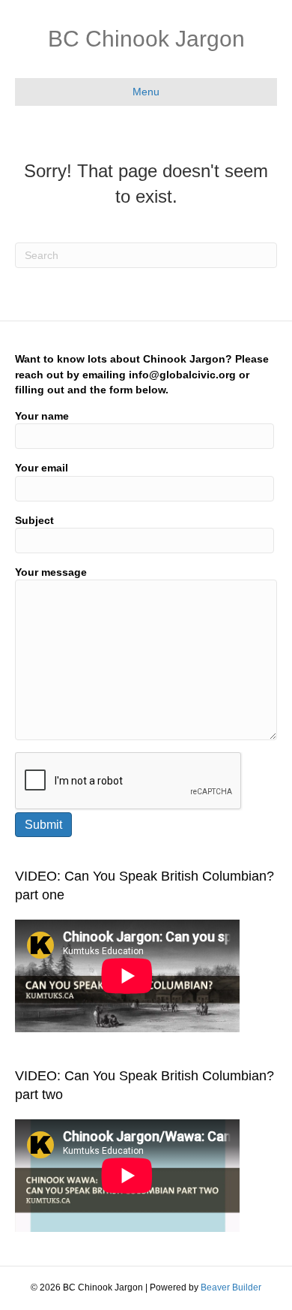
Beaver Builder (231, 1287)
